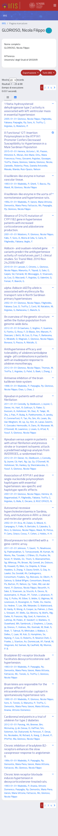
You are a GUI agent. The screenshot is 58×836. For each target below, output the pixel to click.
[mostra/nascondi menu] (55, 5)
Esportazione (30, 72)
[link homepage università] (37, 5)
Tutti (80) (47, 72)
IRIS (4, 23)
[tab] (8, 97)
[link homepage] (11, 5)
